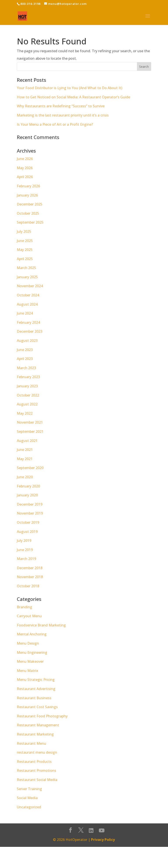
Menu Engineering (32, 652)
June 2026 (25, 158)
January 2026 (27, 195)
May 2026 (25, 167)
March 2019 (26, 558)
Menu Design (28, 643)
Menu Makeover (30, 661)
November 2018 (30, 576)
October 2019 (28, 522)
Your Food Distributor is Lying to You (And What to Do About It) (69, 87)
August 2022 (27, 404)
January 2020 (27, 495)
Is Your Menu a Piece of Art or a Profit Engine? (55, 124)
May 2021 (25, 458)
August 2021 (27, 440)
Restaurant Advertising (36, 688)
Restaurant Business (34, 698)
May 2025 (25, 249)
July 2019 (24, 540)
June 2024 (25, 313)
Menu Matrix (27, 670)
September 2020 (30, 467)
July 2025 (24, 231)
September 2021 (30, 431)
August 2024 (27, 304)
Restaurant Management (38, 725)
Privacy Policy (103, 839)
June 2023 (25, 349)
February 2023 (28, 376)
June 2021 (25, 449)
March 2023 (26, 367)
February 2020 (28, 486)
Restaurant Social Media (37, 779)
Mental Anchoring (32, 634)
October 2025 (28, 213)
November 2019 (30, 513)
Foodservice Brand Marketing (41, 625)
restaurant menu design (37, 752)
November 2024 (30, 285)
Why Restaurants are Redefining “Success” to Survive (61, 106)
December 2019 (29, 504)
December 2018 (29, 567)
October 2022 (28, 395)
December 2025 (29, 204)
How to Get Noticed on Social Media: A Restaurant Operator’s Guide (73, 97)
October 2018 (28, 586)
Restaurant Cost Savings (37, 706)
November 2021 (30, 422)
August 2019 (27, 531)
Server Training (29, 788)
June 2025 (25, 240)
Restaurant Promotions (36, 770)
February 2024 (28, 322)
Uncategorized (29, 807)
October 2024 (28, 295)
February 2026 (28, 186)
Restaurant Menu (31, 743)
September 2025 (30, 222)
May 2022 (25, 413)
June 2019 (25, 549)
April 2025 (25, 258)
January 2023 (27, 386)
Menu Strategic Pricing (36, 679)
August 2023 (27, 340)
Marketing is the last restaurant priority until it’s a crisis (63, 115)
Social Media (27, 797)
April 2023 (25, 358)
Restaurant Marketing (35, 734)
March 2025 (26, 267)
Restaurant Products (34, 761)
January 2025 (27, 277)
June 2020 (25, 477)
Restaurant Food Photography (42, 716)
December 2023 (29, 331)
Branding (24, 607)
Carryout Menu (29, 616)
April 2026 (25, 176)
